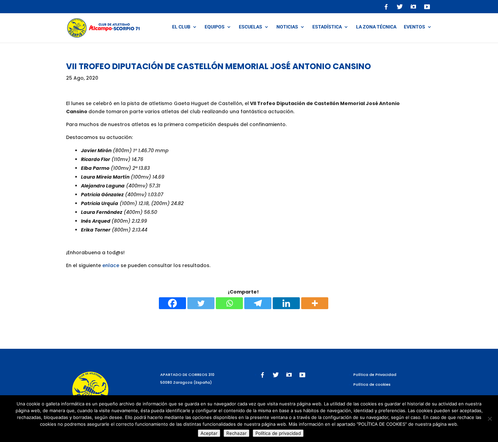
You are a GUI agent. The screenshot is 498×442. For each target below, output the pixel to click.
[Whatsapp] (229, 303)
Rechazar (236, 433)
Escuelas (250, 26)
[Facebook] (172, 303)
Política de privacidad (278, 433)
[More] (314, 303)
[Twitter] (200, 303)
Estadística (327, 26)
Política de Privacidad (374, 374)
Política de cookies (372, 384)
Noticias (287, 26)
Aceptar (209, 433)
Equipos (215, 26)
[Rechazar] (489, 418)
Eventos (414, 26)
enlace (110, 265)
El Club (181, 26)
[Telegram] (257, 303)
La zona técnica (376, 26)
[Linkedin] (286, 303)
